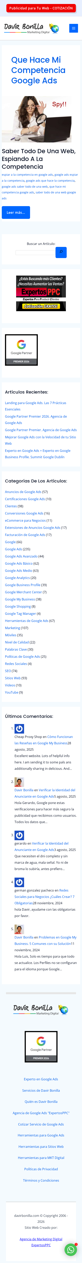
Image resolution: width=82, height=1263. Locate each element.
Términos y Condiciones (41, 1180)
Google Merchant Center (23, 592)
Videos (10, 685)
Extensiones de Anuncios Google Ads (32, 527)
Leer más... (18, 210)
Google (10, 542)
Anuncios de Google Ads (23, 492)
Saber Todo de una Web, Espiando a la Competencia (39, 159)
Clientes (11, 506)
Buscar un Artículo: (41, 244)
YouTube (11, 692)
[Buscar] (61, 252)
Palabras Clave (16, 649)
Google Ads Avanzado (21, 556)
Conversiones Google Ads (24, 513)
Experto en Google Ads (41, 1079)
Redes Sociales (16, 664)
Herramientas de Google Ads (26, 621)
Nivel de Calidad (17, 642)
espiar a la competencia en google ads (27, 174)
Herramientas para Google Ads (41, 1135)
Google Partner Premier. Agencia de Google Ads (41, 430)
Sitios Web (13, 678)
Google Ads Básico (19, 563)
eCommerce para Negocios (25, 520)
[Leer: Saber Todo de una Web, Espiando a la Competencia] (36, 119)
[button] (41, 8)
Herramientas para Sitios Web (41, 1146)
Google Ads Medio (18, 570)
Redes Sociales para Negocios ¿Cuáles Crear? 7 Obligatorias (44, 896)
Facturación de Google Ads (25, 535)
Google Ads (13, 549)
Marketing (12, 628)
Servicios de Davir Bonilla (41, 1090)
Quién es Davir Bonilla (41, 1101)
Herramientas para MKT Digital (41, 1158)
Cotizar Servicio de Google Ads (41, 1124)
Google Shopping (18, 606)
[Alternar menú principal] (73, 28)
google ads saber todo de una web (25, 186)
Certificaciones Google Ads (25, 499)
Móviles (10, 635)
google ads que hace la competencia (50, 180)
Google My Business (20, 599)
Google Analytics (17, 578)
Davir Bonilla (24, 790)
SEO (8, 671)
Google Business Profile (22, 585)
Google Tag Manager (20, 613)
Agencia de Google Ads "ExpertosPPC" (41, 1113)
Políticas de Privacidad (41, 1169)
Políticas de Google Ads (22, 656)
